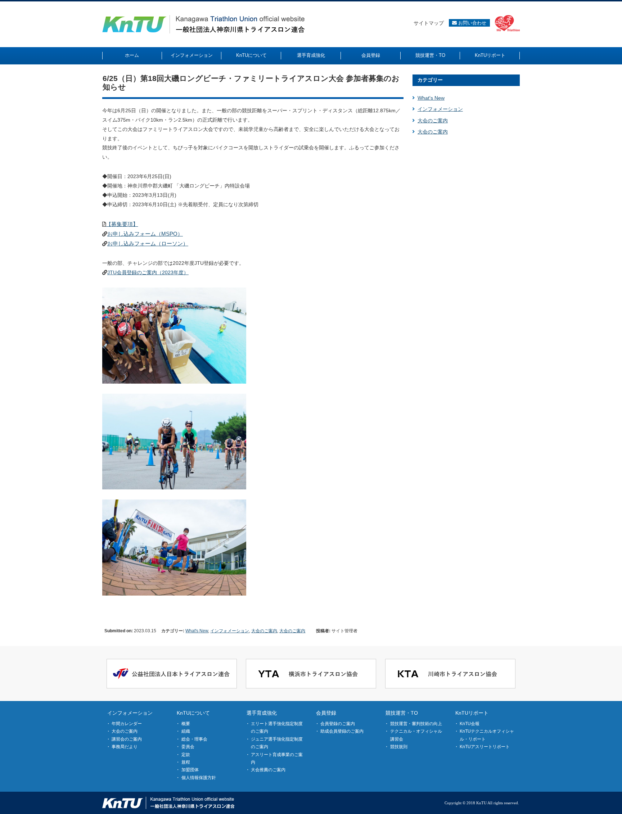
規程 (185, 762)
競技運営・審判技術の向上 (416, 723)
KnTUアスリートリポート (485, 746)
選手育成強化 (262, 713)
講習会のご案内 (127, 739)
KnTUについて (193, 713)
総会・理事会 (194, 739)
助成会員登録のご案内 (342, 731)
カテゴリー (430, 80)
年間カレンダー (127, 723)
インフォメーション (229, 630)
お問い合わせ (471, 23)
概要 (185, 723)
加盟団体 (190, 769)
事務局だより (125, 746)
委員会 (187, 746)
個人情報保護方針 (198, 777)
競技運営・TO (402, 713)
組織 (185, 731)
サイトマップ (429, 23)
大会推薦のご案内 (268, 769)
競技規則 (398, 746)
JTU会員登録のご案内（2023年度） (148, 272)
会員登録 (326, 713)
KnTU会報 (469, 723)
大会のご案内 (264, 630)
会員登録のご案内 (337, 723)
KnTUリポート (471, 713)
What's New (196, 630)
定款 (185, 754)
